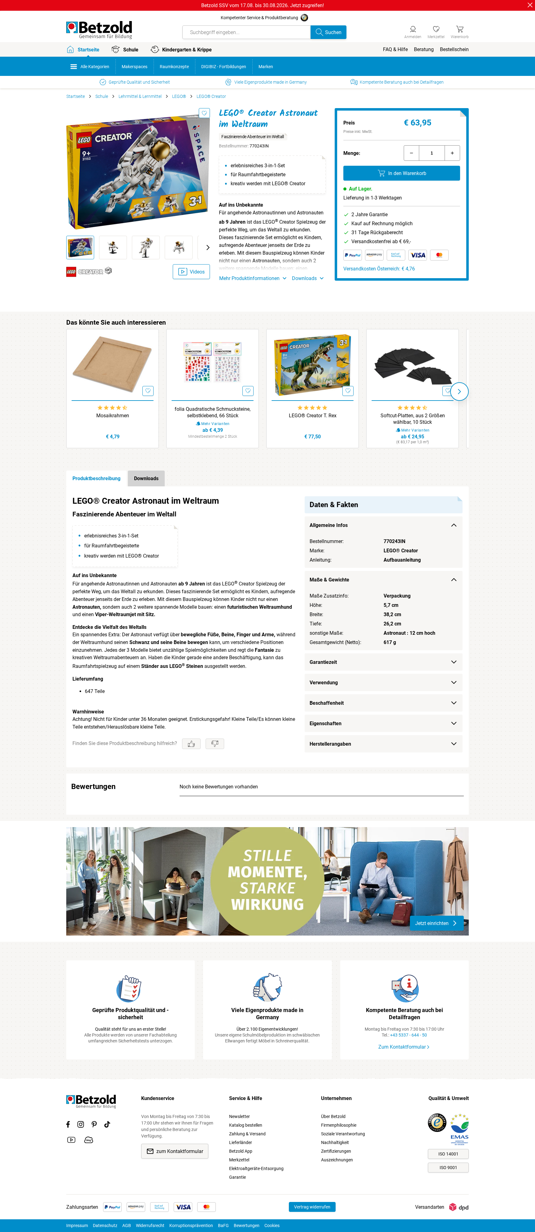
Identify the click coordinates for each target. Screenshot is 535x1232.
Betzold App (240, 1151)
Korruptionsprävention (191, 1225)
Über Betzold (333, 1116)
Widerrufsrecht (150, 1225)
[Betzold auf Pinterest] (94, 1125)
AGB (126, 1225)
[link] (436, 31)
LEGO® (179, 96)
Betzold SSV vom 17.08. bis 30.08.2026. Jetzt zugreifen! (262, 5)
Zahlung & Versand (247, 1133)
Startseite (75, 96)
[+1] (452, 153)
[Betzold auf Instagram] (80, 1125)
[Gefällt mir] (191, 744)
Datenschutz (105, 1225)
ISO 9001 (448, 1167)
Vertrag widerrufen (312, 1206)
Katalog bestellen (245, 1125)
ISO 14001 (448, 1153)
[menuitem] (395, 49)
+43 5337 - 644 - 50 (408, 1035)
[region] (267, 626)
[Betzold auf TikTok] (107, 1125)
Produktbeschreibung (96, 478)
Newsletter (239, 1116)
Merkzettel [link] (239, 1159)
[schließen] (530, 5)
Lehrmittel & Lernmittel (140, 96)
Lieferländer (240, 1142)
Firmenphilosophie (338, 1125)
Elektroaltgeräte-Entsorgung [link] (256, 1168)
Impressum (77, 1225)
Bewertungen (246, 1225)
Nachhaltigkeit (335, 1142)
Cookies (272, 1225)
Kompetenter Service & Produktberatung (259, 17)
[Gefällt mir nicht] (215, 744)
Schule (101, 96)
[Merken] (204, 113)
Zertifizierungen (336, 1151)
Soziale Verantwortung (343, 1133)
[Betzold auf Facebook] (68, 1125)
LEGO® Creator (211, 96)
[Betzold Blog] (88, 1141)
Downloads (146, 478)
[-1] (411, 153)
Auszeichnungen (337, 1159)
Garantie (237, 1177)
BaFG (223, 1225)
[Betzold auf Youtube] (71, 1141)
